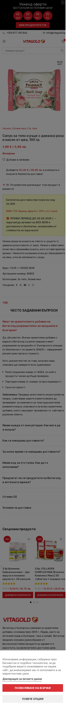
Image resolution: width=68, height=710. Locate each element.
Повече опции (33, 699)
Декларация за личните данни (22, 679)
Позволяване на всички (33, 688)
